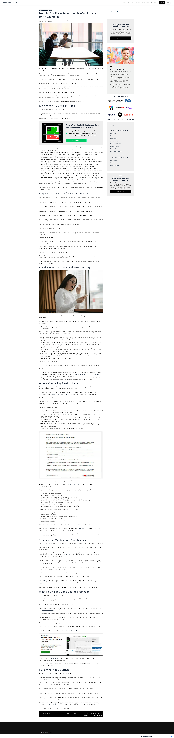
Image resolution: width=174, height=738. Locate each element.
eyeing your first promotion (90, 179)
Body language (44, 580)
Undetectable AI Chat (73, 484)
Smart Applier (55, 658)
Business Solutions (140, 2)
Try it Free (162, 2)
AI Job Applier (114, 138)
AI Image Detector (115, 149)
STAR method (59, 344)
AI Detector (124, 2)
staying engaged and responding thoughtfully (86, 374)
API (151, 2)
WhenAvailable (66, 554)
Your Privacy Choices (161, 736)
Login (168, 2)
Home (40, 20)
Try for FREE (76, 140)
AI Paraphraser (114, 141)
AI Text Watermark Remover (117, 154)
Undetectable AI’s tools (53, 704)
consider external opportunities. (69, 630)
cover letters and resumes (60, 394)
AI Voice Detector (115, 146)
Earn (155, 2)
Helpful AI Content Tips (45, 10)
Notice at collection (146, 736)
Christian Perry (42, 21)
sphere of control (47, 610)
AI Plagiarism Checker (116, 143)
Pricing (147, 2)
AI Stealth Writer (115, 165)
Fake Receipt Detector (116, 151)
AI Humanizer (131, 2)
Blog (44, 20)
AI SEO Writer (114, 163)
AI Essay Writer (114, 160)
